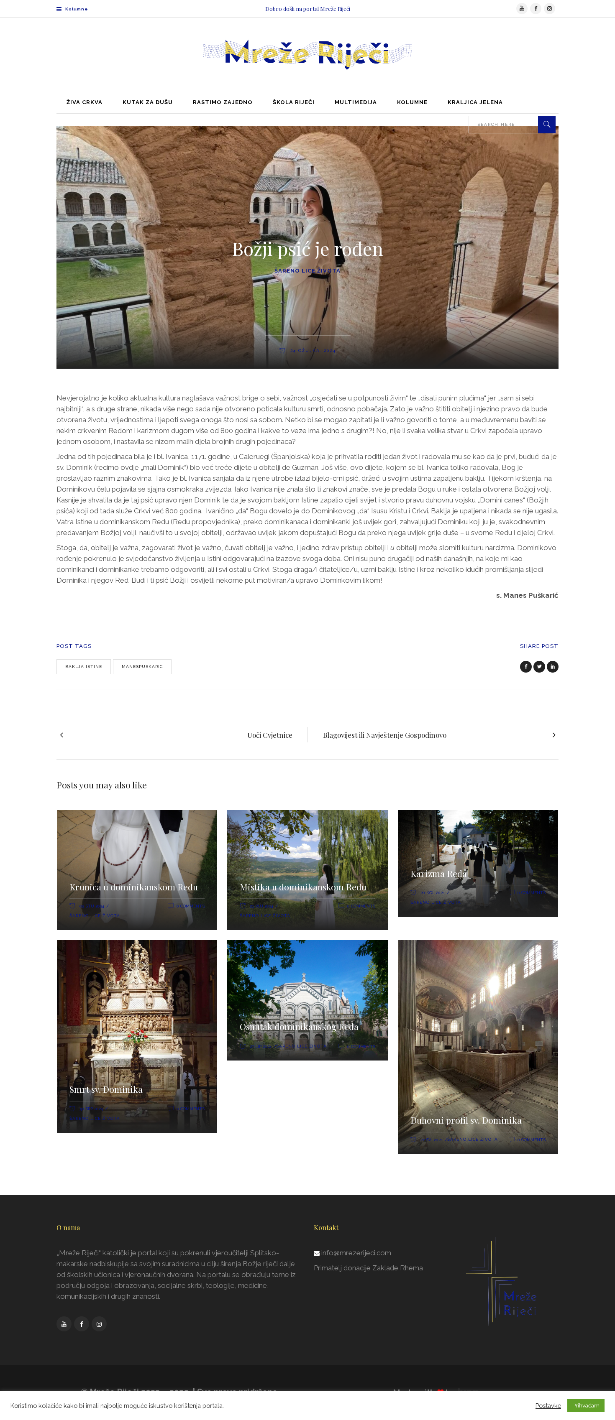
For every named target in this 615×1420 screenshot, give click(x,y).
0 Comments (191, 906)
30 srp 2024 (91, 1108)
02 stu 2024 (91, 906)
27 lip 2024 (261, 1046)
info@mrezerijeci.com (356, 1253)
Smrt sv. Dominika (106, 1089)
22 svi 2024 (431, 1139)
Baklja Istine (83, 666)
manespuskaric (142, 666)
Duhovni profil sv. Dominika (466, 1120)
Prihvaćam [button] (586, 1405)
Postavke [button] (548, 1405)
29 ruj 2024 (261, 906)
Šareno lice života (307, 271)
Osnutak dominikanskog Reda (299, 1026)
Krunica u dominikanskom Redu (134, 886)
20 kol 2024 (432, 892)
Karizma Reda (438, 873)
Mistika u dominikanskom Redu (303, 886)
